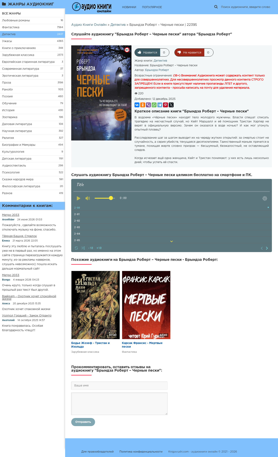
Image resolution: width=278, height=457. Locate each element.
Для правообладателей (97, 452)
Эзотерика (9, 117)
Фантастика (10, 27)
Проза (6, 83)
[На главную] (91, 7)
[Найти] (216, 7)
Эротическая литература (20, 76)
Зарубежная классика (18, 55)
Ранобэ (7, 89)
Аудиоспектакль (14, 165)
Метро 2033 (10, 215)
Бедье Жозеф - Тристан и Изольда (90, 345)
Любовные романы (16, 20)
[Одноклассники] (142, 104)
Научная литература (17, 131)
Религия (8, 138)
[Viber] (148, 104)
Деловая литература (17, 124)
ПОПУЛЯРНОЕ (152, 7)
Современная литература (20, 69)
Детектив (8, 34)
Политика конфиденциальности (140, 452)
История (8, 110)
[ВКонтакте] (137, 104)
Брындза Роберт (157, 70)
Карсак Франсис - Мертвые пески (142, 345)
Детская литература (16, 159)
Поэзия (7, 96)
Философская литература (21, 186)
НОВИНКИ (129, 7)
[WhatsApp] (154, 104)
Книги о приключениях (19, 48)
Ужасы (7, 41)
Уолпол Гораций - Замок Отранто (26, 315)
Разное (7, 193)
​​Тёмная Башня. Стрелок (19, 236)
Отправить (83, 422)
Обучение (9, 103)
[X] (171, 104)
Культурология (13, 152)
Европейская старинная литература (28, 62)
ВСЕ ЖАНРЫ (11, 13)
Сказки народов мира (17, 179)
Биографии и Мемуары (18, 145)
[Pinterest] (165, 104)
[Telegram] (159, 104)
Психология (11, 172)
